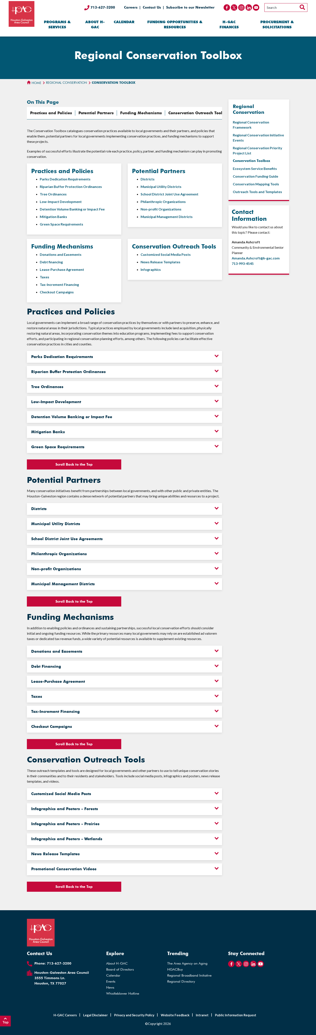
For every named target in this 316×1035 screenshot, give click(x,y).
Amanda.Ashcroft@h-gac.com (256, 258)
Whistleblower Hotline (122, 993)
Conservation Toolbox (251, 161)
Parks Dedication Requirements (65, 179)
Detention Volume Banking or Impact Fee (72, 209)
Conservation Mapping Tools (256, 184)
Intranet (202, 1015)
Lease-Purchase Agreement (62, 269)
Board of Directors (120, 969)
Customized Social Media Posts (166, 254)
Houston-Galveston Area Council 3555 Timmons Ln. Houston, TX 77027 (61, 978)
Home (36, 83)
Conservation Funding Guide (255, 176)
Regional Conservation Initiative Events (258, 137)
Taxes (44, 277)
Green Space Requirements (61, 224)
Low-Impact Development (61, 202)
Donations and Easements (60, 254)
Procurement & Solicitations (277, 24)
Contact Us (152, 7)
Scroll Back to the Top (74, 464)
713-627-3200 (102, 7)
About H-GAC (95, 24)
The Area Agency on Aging (187, 963)
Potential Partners (96, 113)
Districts (148, 179)
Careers (131, 7)
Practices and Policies (51, 113)
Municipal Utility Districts (161, 186)
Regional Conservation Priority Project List (257, 150)
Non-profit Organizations (161, 209)
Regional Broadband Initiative (189, 975)
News (110, 987)
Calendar (124, 22)
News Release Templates (160, 262)
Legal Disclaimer (95, 1015)
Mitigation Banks (53, 217)
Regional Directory (181, 981)
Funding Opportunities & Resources (174, 24)
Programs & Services (57, 24)
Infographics (151, 269)
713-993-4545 (243, 263)
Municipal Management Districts (167, 217)
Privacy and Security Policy (134, 1015)
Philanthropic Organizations (163, 202)
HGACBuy (175, 969)
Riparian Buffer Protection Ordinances (71, 186)
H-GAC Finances (229, 24)
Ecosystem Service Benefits (255, 168)
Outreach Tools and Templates (257, 192)
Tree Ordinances (53, 194)
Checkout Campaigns (57, 292)
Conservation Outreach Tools (196, 113)
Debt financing (51, 262)
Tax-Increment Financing (59, 284)
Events (110, 981)
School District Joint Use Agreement (169, 194)
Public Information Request (235, 1015)
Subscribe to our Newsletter (190, 7)
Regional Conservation (66, 83)
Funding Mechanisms (141, 113)
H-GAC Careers (65, 1015)
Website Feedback (175, 1015)
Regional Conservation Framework (251, 124)
